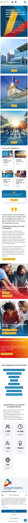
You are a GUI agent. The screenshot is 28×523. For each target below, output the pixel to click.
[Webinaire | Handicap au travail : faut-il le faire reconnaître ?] (7, 151)
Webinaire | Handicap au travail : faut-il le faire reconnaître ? (7, 161)
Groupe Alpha (16, 411)
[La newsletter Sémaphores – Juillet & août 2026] (20, 151)
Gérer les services (5, 507)
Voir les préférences (14, 518)
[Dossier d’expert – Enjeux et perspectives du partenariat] (7, 171)
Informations (18, 186)
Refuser (14, 514)
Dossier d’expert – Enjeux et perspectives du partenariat (7, 181)
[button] (26, 495)
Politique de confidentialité (13, 521)
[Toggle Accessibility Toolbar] (25, 520)
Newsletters (18, 164)
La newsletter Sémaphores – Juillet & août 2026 (20, 160)
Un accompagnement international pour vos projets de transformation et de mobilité (20, 181)
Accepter (14, 511)
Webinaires (5, 165)
